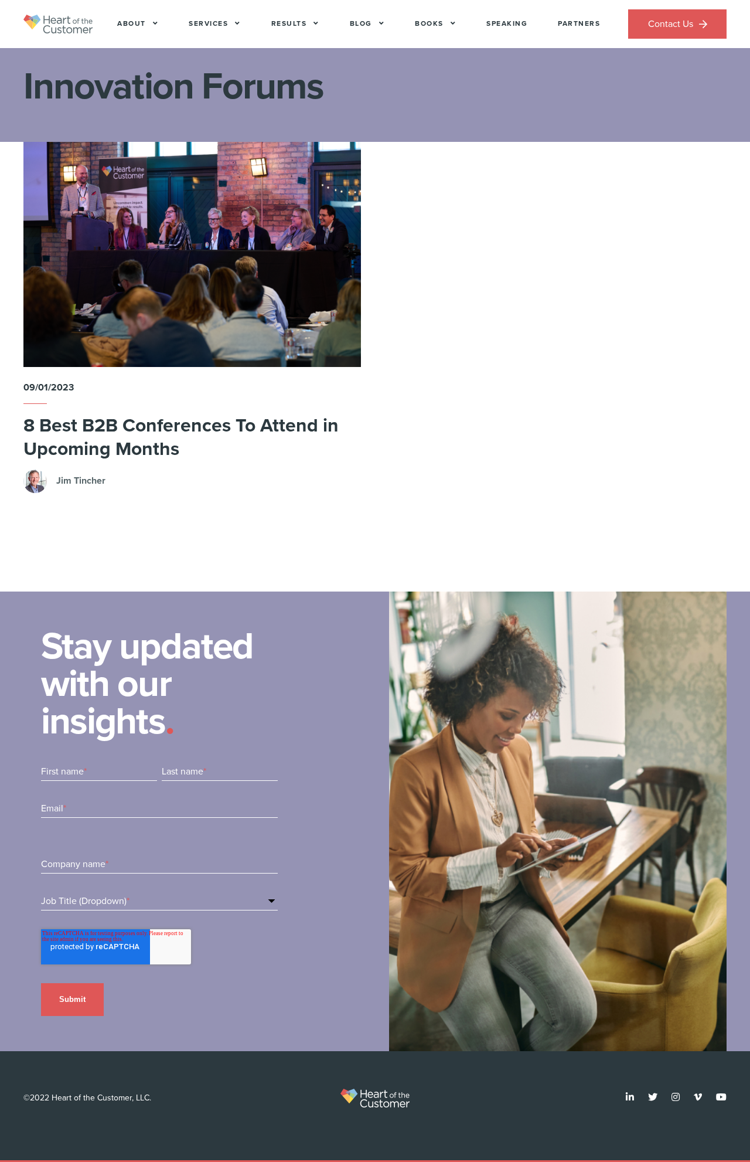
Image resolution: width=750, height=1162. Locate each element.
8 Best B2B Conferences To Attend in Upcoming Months (181, 437)
